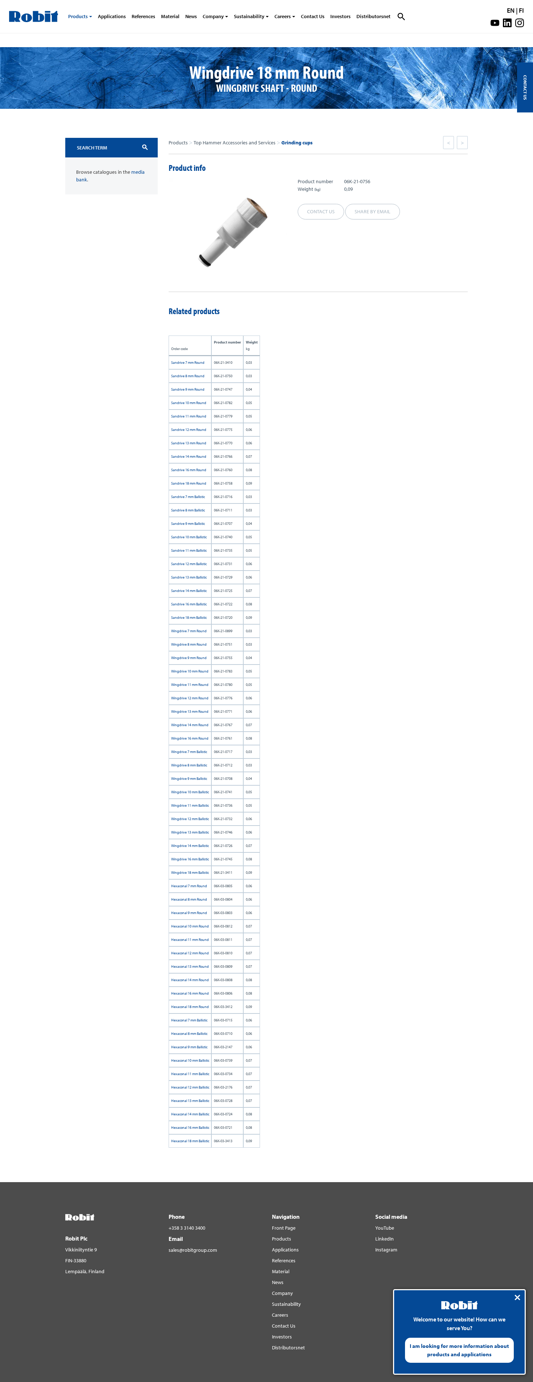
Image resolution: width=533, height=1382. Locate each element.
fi (521, 10)
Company (213, 16)
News (191, 16)
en (511, 10)
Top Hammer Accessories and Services (235, 142)
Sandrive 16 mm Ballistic (189, 604)
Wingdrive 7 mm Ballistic (189, 751)
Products (78, 16)
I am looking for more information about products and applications (459, 1350)
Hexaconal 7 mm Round (189, 886)
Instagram (386, 1249)
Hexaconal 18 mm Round (190, 1006)
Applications (112, 16)
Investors (340, 16)
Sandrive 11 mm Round (188, 416)
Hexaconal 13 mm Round (190, 966)
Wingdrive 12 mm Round (189, 698)
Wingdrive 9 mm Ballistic (189, 778)
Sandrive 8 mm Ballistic (188, 510)
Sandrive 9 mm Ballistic (188, 523)
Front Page (284, 1228)
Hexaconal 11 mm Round (190, 939)
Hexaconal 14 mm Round (190, 980)
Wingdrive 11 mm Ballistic (190, 805)
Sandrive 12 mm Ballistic (189, 564)
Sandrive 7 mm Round (187, 362)
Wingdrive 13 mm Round (189, 711)
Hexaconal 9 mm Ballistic (189, 1047)
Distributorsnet (373, 16)
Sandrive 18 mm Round (188, 483)
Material (170, 16)
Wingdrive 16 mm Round (189, 738)
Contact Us (313, 16)
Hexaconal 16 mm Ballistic (190, 1127)
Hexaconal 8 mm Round (189, 899)
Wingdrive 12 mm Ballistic (190, 819)
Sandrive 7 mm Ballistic (188, 496)
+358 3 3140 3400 (187, 1228)
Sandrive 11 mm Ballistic (189, 550)
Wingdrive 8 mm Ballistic (189, 765)
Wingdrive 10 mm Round (189, 671)
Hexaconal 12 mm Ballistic (190, 1087)
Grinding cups (297, 142)
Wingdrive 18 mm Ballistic (190, 872)
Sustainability (249, 16)
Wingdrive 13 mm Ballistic (190, 832)
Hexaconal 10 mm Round (190, 926)
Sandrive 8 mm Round (187, 376)
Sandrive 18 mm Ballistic (189, 617)
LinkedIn (384, 1238)
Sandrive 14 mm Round (188, 456)
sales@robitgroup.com (193, 1250)
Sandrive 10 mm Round (188, 402)
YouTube (384, 1228)
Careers (282, 16)
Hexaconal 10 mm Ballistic (190, 1060)
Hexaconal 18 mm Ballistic (190, 1141)
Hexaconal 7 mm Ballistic (189, 1020)
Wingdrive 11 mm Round (189, 684)
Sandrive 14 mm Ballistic (189, 590)
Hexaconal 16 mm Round (190, 993)
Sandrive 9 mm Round (187, 389)
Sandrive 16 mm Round (188, 470)
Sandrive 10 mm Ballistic (189, 537)
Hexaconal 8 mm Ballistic (189, 1033)
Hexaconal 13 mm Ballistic (190, 1100)
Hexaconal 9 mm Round (189, 912)
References (143, 16)
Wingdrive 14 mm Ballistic (190, 845)
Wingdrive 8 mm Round (189, 644)
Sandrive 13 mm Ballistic (189, 577)
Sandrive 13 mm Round (188, 443)
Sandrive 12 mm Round (188, 429)
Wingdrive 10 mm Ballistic (190, 792)
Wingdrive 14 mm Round (189, 725)
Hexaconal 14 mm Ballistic (190, 1114)
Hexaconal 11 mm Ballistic (190, 1074)
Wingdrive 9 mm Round (189, 657)
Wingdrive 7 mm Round (189, 631)
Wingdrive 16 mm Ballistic (190, 859)
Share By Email (373, 211)
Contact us (321, 211)
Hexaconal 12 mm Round (190, 953)
